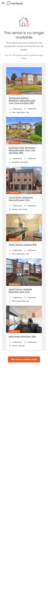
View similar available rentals (24, 359)
